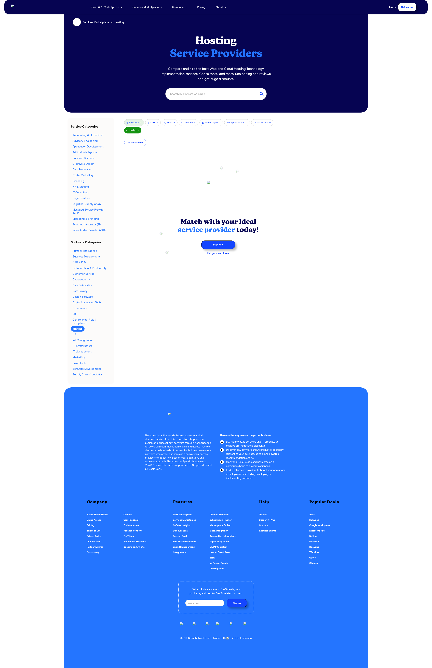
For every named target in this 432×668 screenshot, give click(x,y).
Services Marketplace (145, 7)
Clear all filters (136, 142)
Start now (218, 244)
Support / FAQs (267, 520)
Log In (392, 7)
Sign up (237, 603)
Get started (407, 7)
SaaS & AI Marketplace (105, 7)
